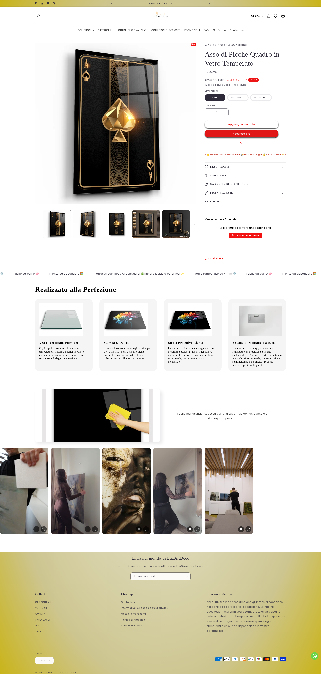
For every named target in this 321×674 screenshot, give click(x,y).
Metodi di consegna (133, 613)
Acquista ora (242, 133)
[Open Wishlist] (275, 16)
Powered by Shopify (68, 672)
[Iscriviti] (186, 576)
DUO (38, 625)
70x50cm (215, 97)
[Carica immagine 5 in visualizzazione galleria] (176, 224)
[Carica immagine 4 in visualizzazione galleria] (146, 224)
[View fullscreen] (44, 529)
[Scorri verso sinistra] (38, 224)
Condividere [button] (215, 258)
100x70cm (237, 97)
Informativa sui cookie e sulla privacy (144, 608)
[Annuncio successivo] (209, 3)
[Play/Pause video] (36, 529)
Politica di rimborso (133, 619)
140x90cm (261, 97)
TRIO (38, 631)
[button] (38, 16)
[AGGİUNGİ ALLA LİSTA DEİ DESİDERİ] (241, 143)
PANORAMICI (42, 619)
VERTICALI (41, 608)
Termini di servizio (132, 625)
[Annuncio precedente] (111, 3)
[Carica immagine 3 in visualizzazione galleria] (117, 224)
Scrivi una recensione (245, 235)
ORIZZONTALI (43, 602)
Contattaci (128, 602)
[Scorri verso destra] (194, 224)
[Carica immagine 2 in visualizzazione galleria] (87, 224)
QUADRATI (41, 613)
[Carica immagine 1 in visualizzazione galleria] (57, 224)
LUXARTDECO (50, 672)
